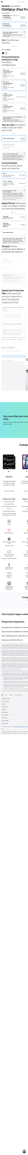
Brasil (3, 729)
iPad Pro (9, 477)
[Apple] (2, 695)
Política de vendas (16, 733)
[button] (19, 2)
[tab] (14, 46)
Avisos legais (24, 733)
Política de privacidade (6, 733)
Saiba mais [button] (16, 15)
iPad (6, 695)
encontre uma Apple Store (18, 726)
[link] (24, 1151)
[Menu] (26, 2)
